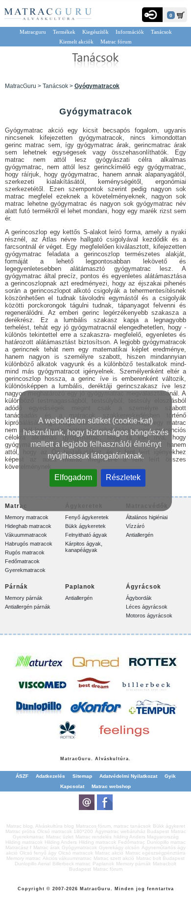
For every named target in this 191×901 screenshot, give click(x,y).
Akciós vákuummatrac (67, 858)
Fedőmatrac (131, 842)
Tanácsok (161, 32)
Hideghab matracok (28, 526)
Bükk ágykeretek (85, 526)
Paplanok (103, 863)
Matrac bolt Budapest (160, 858)
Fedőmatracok (22, 561)
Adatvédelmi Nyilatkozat (128, 776)
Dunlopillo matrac (166, 842)
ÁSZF (22, 776)
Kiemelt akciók (76, 41)
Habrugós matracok (28, 544)
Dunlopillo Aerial (32, 863)
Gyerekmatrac (28, 836)
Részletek (123, 477)
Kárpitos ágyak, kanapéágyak (83, 547)
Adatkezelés (50, 776)
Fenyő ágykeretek (87, 517)
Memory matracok (26, 517)
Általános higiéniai (146, 517)
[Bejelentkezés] (152, 14)
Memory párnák (24, 598)
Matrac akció (109, 853)
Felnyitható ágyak (86, 535)
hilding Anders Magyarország (146, 836)
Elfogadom (73, 477)
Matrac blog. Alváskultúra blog (40, 826)
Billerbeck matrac (71, 863)
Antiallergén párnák (27, 607)
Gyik (170, 776)
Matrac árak (46, 847)
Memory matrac (23, 858)
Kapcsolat (72, 786)
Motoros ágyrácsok (149, 615)
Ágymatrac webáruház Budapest (132, 831)
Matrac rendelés (93, 836)
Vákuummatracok (26, 535)
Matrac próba (20, 831)
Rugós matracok (25, 552)
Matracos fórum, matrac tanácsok (113, 826)
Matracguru (33, 32)
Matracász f (18, 847)
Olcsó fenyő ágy (38, 853)
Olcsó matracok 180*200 (65, 831)
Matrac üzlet (59, 836)
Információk (130, 32)
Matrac (69, 758)
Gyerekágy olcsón (119, 847)
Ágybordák (139, 598)
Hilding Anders (61, 842)
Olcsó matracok (75, 853)
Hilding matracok (24, 842)
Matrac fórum (116, 41)
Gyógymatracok (79, 847)
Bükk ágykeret (169, 826)
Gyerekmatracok (25, 570)
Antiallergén (139, 535)
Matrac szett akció (114, 858)
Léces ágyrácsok (146, 607)
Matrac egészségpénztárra (155, 853)
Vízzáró (135, 526)
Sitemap (82, 776)
